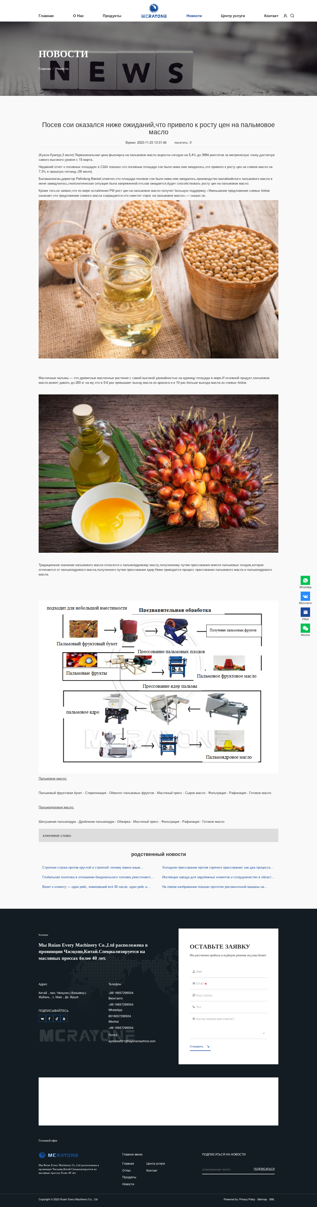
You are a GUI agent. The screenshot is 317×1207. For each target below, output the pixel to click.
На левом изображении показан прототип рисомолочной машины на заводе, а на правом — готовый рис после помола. (213, 886)
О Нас (78, 15)
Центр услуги (233, 15)
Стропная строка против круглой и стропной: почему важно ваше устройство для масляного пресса (91, 867)
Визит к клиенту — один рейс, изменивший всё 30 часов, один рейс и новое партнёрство (94, 886)
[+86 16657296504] (42, 1018)
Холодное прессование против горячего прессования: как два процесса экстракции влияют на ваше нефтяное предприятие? (216, 867)
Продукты (112, 15)
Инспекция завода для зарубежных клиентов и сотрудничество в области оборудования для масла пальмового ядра (217, 877)
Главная (46, 15)
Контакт (271, 15)
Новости (194, 15)
